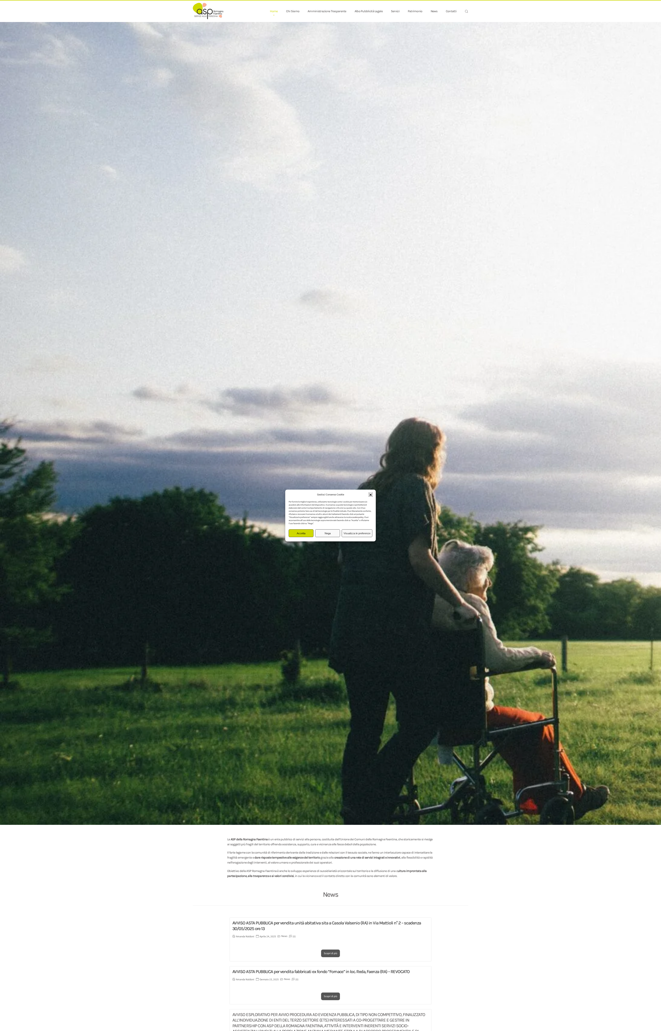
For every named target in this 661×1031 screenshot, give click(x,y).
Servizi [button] (395, 11)
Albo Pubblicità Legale (369, 11)
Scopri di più (330, 953)
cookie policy (358, 517)
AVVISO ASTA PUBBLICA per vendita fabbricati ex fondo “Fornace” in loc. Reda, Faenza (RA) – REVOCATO (321, 971)
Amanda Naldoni (245, 936)
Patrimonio (415, 11)
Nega (328, 533)
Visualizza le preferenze (357, 533)
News (434, 11)
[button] (370, 494)
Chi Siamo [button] (293, 11)
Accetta (301, 533)
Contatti (451, 11)
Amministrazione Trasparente (327, 11)
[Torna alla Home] (208, 11)
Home (274, 11)
